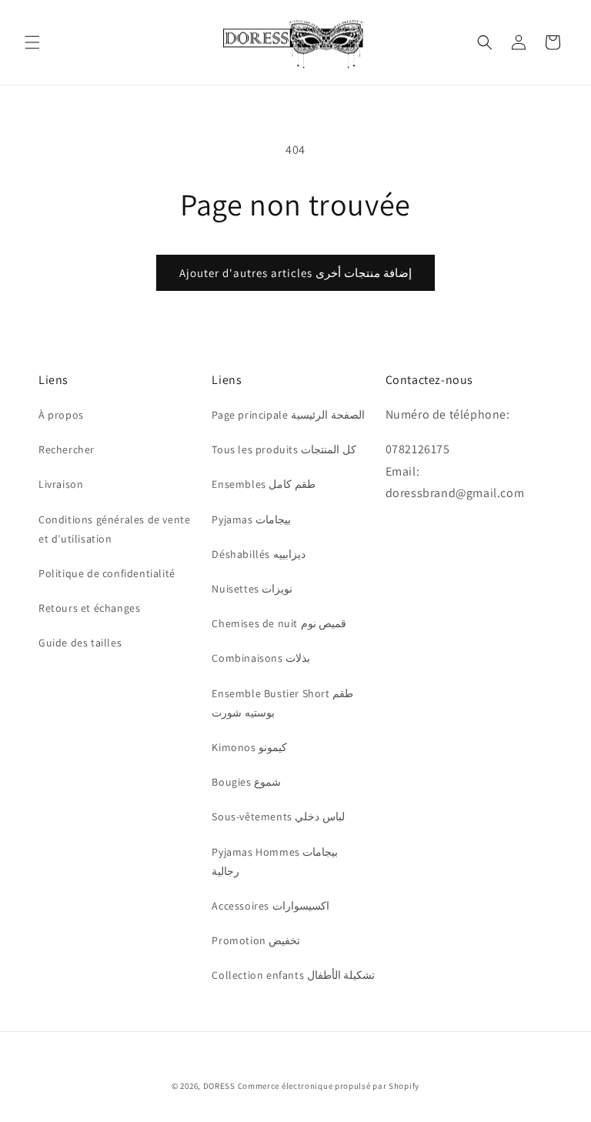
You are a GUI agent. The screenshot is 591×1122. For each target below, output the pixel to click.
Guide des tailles (80, 642)
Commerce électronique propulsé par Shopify (328, 1085)
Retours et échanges (89, 608)
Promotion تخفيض (256, 940)
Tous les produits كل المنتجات (284, 449)
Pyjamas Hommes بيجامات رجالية (275, 861)
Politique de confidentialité (106, 573)
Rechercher (66, 449)
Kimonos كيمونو (249, 747)
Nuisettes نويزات (252, 589)
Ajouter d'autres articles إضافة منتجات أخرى (295, 272)
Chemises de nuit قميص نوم (279, 623)
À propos (61, 415)
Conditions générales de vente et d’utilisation (114, 529)
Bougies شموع (246, 782)
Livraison (60, 484)
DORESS (219, 1085)
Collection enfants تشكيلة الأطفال (293, 975)
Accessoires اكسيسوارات (270, 906)
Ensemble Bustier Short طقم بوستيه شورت (282, 703)
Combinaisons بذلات (261, 658)
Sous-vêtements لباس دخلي (278, 816)
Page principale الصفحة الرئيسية (288, 415)
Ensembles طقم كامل (264, 484)
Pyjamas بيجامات (251, 519)
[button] (32, 42)
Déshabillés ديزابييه (258, 554)
